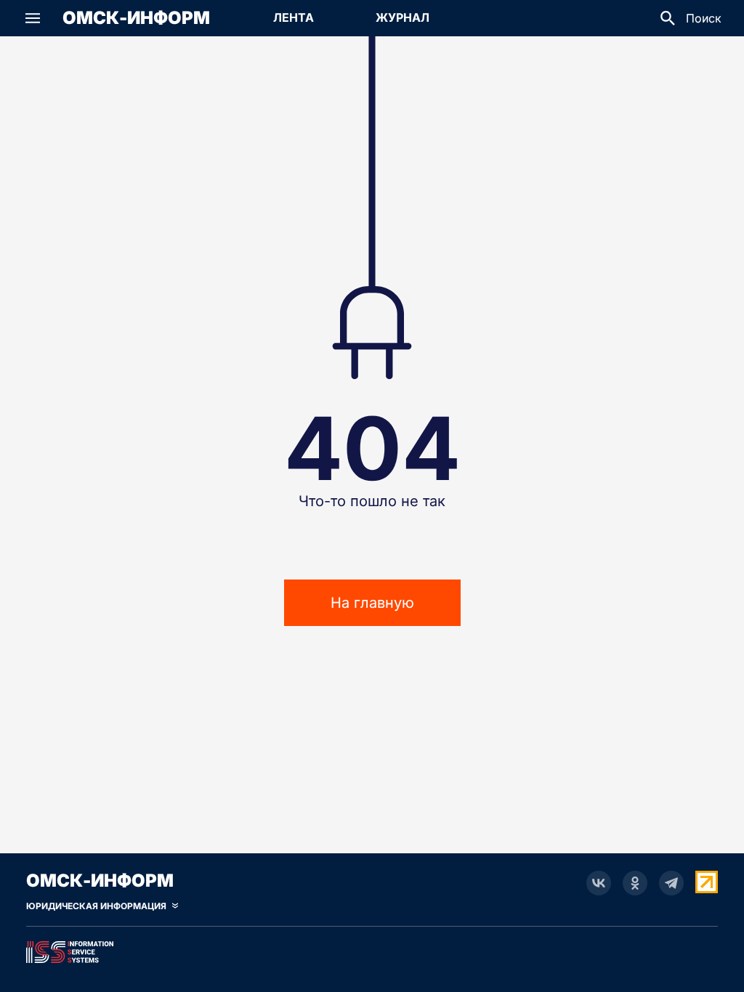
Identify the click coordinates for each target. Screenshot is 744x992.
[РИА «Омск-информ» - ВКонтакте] (598, 883)
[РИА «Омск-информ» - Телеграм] (671, 883)
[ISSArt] (372, 949)
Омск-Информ (136, 18)
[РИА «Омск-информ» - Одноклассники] (635, 883)
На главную (372, 602)
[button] (33, 18)
